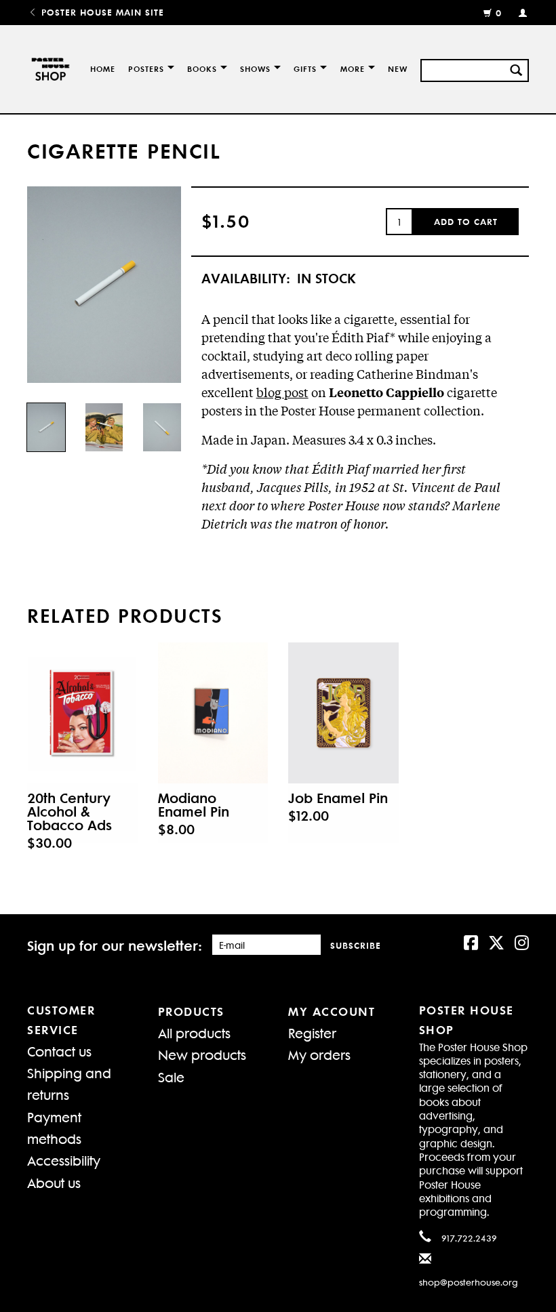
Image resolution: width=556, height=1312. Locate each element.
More (352, 69)
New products (202, 1054)
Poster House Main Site (101, 11)
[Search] (516, 68)
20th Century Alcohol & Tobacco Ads (69, 811)
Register (312, 1032)
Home (102, 69)
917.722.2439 (469, 1237)
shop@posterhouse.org (468, 1281)
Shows (255, 69)
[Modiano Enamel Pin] (213, 712)
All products (194, 1032)
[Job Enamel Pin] (343, 712)
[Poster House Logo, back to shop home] (49, 69)
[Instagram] (522, 941)
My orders (319, 1054)
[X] (496, 941)
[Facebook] (471, 941)
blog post (282, 392)
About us (54, 1182)
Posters (146, 69)
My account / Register (517, 12)
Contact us (59, 1051)
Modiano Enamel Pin (193, 804)
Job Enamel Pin (338, 797)
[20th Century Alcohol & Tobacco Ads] (82, 712)
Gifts (305, 69)
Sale (171, 1076)
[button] (466, 221)
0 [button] (498, 12)
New (398, 69)
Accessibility (63, 1160)
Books (202, 69)
